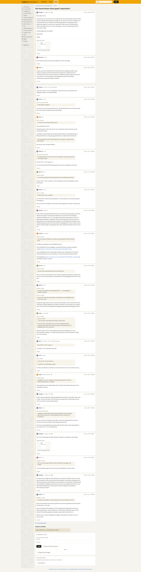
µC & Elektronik (27, 9)
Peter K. (40, 99)
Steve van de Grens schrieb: (42, 102)
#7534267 (92, 151)
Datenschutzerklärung (63, 569)
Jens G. (40, 355)
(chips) (44, 99)
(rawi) (45, 151)
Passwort (38, 542)
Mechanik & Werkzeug (28, 17)
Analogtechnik (27, 11)
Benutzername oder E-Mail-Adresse (42, 538)
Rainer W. (41, 151)
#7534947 (92, 433)
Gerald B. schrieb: (40, 378)
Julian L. (41, 313)
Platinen (25, 15)
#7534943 (92, 394)
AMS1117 (77, 425)
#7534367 (92, 210)
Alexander (41, 57)
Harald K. (41, 233)
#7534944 (92, 408)
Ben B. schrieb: (39, 358)
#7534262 (92, 99)
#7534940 (92, 374)
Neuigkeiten (44, 2)
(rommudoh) (45, 313)
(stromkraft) (44, 341)
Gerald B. (41, 210)
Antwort (38, 53)
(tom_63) (45, 87)
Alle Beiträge (26, 7)
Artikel (50, 2)
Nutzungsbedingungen (73, 569)
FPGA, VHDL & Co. (27, 24)
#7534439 (92, 285)
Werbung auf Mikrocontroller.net (85, 569)
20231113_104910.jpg (41, 450)
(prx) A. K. (41, 172)
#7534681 (92, 355)
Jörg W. (40, 374)
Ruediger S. (41, 12)
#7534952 (92, 475)
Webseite (26, 41)
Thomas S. (41, 87)
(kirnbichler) (45, 233)
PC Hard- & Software (28, 30)
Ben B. (40, 341)
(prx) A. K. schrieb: (40, 193)
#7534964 (92, 494)
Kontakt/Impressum (53, 569)
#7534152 (92, 12)
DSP (24, 26)
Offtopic (25, 39)
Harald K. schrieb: (40, 288)
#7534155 (92, 57)
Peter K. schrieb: (40, 120)
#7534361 (92, 189)
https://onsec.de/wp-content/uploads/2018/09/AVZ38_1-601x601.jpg (62, 257)
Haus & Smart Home (28, 22)
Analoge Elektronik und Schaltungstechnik (43, 6)
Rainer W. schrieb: (40, 175)
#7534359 (92, 172)
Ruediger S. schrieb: (40, 460)
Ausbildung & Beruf (28, 37)
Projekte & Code (27, 32)
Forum (56, 2)
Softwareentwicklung (28, 28)
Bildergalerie (26, 45)
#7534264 (92, 117)
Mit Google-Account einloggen (44, 552)
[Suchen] (110, 2)
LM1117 (41, 427)
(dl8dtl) (44, 374)
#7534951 (92, 457)
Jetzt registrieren (41, 563)
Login (116, 2)
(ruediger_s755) (47, 12)
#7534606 (92, 313)
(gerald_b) (45, 210)
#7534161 (92, 67)
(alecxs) (45, 57)
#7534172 (92, 87)
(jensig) (44, 355)
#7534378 (92, 233)
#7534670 (92, 341)
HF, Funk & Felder (27, 13)
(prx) (45, 172)
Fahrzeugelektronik (28, 20)
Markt (25, 35)
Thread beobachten (41, 523)
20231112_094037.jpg (41, 50)
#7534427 (92, 265)
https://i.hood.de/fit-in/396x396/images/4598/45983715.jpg (56, 249)
